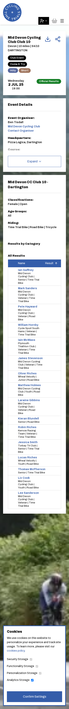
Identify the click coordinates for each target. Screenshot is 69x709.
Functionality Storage (20, 666)
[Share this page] (57, 39)
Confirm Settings (34, 696)
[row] (34, 276)
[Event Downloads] (47, 39)
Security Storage (17, 659)
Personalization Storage (22, 673)
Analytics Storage (18, 680)
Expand (32, 161)
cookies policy (16, 650)
